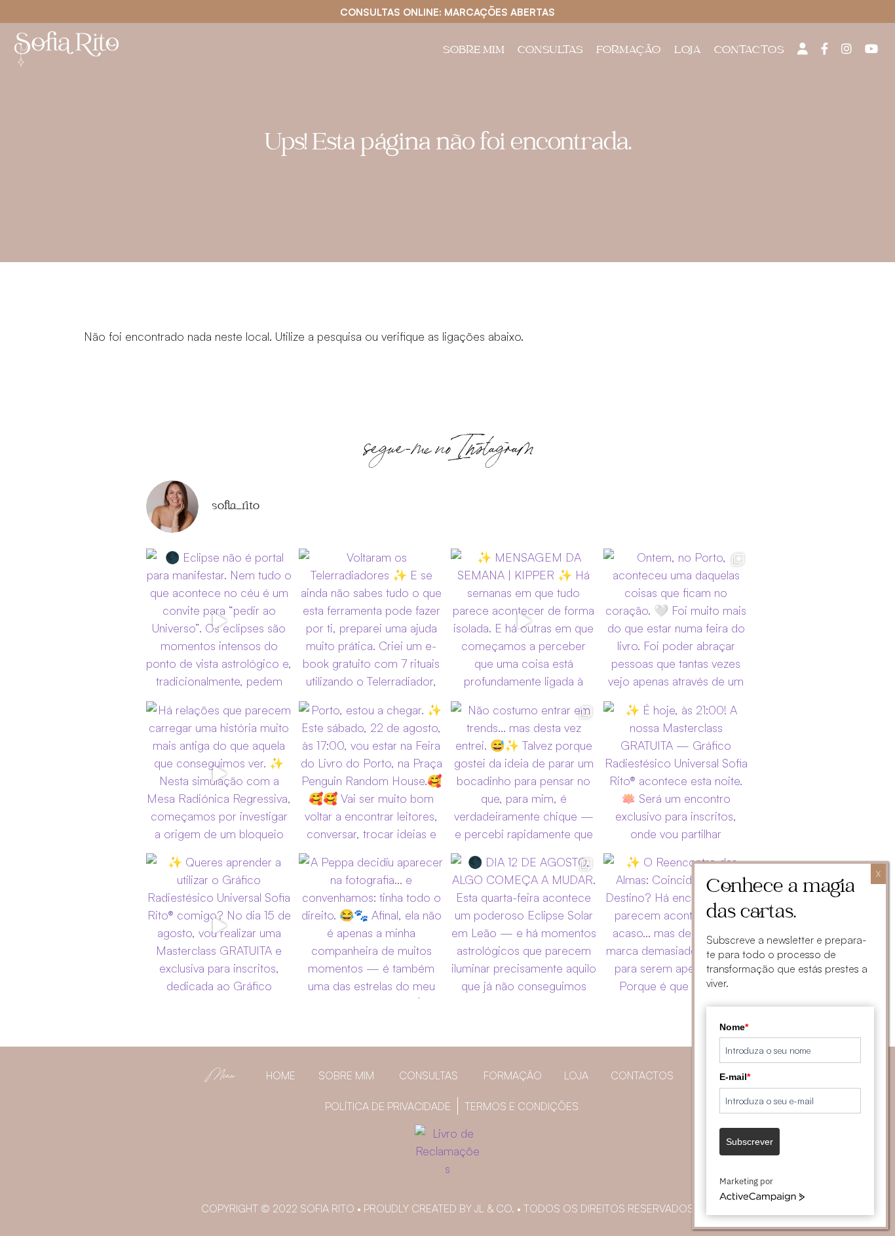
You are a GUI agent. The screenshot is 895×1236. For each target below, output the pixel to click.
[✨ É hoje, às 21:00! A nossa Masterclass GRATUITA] (676, 774)
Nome (733, 1027)
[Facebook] (824, 48)
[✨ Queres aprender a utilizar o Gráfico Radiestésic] (219, 926)
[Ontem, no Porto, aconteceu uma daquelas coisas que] (676, 622)
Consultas (550, 51)
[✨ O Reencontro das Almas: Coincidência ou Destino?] (676, 926)
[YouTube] (871, 48)
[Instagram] (846, 48)
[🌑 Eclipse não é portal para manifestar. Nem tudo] (219, 622)
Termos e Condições (522, 1106)
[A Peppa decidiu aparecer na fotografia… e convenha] (372, 926)
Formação (628, 51)
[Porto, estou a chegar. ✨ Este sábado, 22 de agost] (372, 774)
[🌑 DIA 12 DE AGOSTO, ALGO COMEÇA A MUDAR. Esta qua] (524, 926)
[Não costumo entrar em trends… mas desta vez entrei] (524, 774)
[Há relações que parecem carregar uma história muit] (219, 774)
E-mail (734, 1077)
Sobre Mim (474, 51)
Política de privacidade (388, 1106)
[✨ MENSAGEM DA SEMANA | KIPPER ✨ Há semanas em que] (524, 622)
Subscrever (749, 1141)
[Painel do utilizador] (802, 48)
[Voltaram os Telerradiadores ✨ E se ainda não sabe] (372, 622)
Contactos (749, 51)
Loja (687, 51)
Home (280, 1075)
